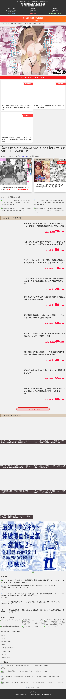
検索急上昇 (33, 13)
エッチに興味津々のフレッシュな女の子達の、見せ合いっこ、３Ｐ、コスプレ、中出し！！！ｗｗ (34, 603)
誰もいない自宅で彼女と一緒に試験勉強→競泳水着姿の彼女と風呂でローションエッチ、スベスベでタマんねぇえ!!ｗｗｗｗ (36, 581)
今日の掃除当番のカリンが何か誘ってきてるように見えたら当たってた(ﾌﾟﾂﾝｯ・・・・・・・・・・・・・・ (31, 586)
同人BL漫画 (55, 11)
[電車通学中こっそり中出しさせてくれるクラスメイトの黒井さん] (16, 172)
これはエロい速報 (5, 651)
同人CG (55, 8)
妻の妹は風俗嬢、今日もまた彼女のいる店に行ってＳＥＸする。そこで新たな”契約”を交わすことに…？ (36, 611)
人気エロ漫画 (11, 13)
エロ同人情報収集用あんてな (8, 648)
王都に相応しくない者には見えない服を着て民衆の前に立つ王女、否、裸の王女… (49, 186)
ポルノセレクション (6, 641)
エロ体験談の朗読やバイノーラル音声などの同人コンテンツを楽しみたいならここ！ (27, 671)
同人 (50, 159)
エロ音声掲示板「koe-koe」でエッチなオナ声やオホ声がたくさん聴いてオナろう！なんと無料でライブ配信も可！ (34, 682)
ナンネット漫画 (10, 8)
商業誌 (33, 8)
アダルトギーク (5, 654)
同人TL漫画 (33, 11)
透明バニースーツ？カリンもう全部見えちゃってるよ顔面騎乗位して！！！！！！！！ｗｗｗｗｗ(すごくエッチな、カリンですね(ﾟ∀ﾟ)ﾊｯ (36, 594)
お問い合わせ (33, 692)
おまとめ (3, 644)
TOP (3, 23)
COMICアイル (23, 156)
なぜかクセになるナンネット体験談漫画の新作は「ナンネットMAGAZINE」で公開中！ (28, 665)
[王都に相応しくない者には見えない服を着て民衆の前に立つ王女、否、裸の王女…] (50, 170)
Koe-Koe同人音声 (5, 657)
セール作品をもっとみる (33, 409)
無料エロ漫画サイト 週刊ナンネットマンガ (31, 694)
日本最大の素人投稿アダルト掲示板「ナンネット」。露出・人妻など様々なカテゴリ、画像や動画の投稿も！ (33, 676)
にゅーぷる (3, 635)
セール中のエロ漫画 (55, 13)
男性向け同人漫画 (11, 11)
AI (56, 159)
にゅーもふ (3, 638)
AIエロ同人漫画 (40, 159)
